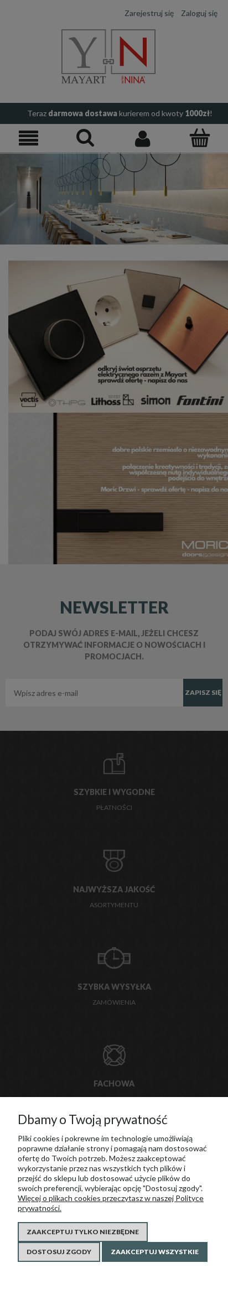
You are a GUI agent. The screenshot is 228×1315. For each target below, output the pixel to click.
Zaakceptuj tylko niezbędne (83, 1232)
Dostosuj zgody (59, 1252)
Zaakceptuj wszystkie (155, 1252)
